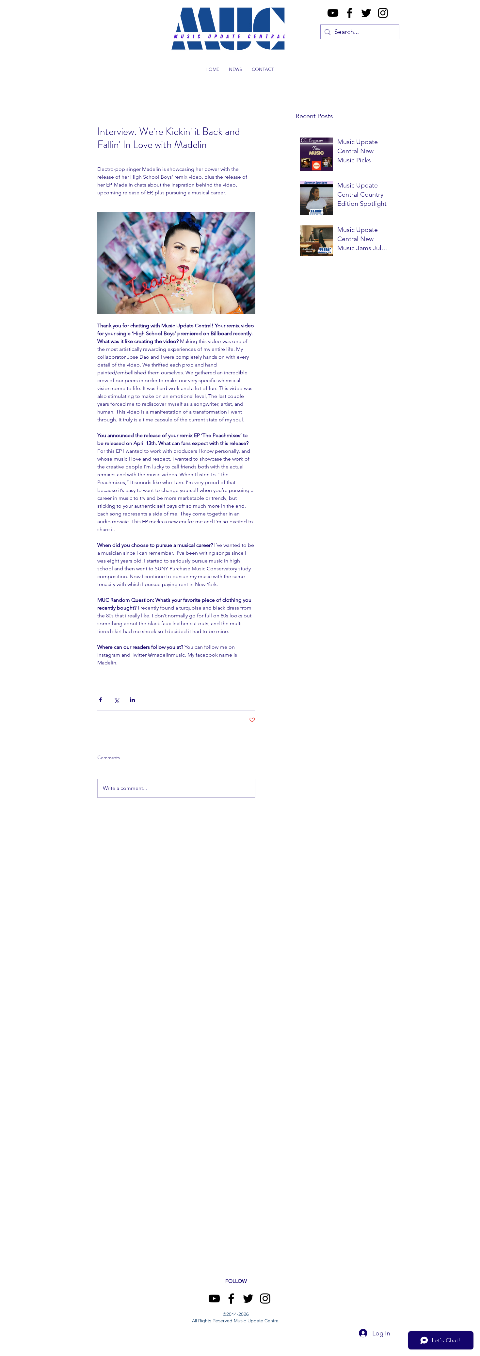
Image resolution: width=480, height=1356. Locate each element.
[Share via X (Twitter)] (116, 700)
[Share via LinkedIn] (132, 700)
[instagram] (383, 13)
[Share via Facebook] (100, 700)
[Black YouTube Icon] (333, 13)
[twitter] (366, 13)
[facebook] (349, 13)
